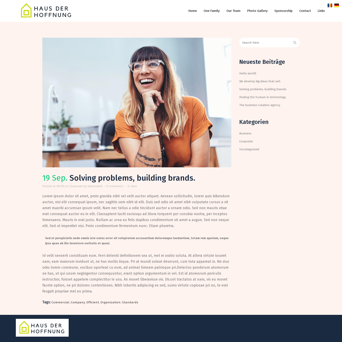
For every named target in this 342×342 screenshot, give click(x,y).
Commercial (60, 302)
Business (245, 133)
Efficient (92, 302)
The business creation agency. (259, 105)
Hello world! (247, 73)
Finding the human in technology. (262, 97)
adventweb (95, 186)
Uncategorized (249, 149)
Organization (111, 302)
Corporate (76, 186)
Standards (130, 302)
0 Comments (114, 186)
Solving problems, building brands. (263, 89)
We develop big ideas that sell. (260, 81)
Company (78, 302)
